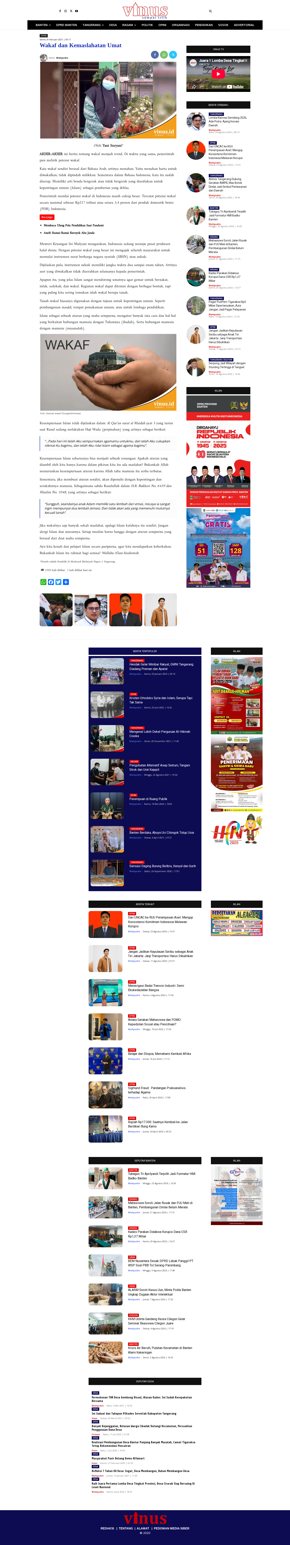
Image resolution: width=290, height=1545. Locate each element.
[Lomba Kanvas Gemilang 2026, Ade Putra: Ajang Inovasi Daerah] (91, 609)
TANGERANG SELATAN (221, 359)
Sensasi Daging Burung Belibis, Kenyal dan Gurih (162, 866)
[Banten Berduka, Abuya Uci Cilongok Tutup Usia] (107, 839)
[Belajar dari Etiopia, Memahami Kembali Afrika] (106, 1060)
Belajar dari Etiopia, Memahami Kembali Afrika (159, 1054)
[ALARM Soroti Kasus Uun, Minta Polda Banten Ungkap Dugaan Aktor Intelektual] (106, 1294)
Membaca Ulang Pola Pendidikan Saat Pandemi (74, 225)
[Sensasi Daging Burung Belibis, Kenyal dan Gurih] (107, 873)
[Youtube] (76, 11)
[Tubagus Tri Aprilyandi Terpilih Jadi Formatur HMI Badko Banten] (196, 215)
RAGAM (134, 761)
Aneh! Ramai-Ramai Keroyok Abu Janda (69, 233)
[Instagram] (65, 11)
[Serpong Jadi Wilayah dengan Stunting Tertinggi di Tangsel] (196, 367)
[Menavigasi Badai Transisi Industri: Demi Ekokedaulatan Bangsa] (106, 992)
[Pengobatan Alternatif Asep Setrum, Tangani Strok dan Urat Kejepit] (107, 772)
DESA (95, 1393)
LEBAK (132, 1257)
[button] (235, 11)
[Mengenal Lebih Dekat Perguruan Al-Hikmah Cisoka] (107, 738)
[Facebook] (60, 11)
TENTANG (126, 1528)
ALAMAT (143, 1528)
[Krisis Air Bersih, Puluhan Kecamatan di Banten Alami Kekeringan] (106, 1353)
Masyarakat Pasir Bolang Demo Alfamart (118, 1458)
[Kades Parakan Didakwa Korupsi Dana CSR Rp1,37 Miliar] (196, 276)
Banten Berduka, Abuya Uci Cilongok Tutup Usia (161, 832)
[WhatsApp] (164, 55)
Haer (94, 1418)
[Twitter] (71, 11)
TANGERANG (216, 114)
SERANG (214, 237)
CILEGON (133, 1315)
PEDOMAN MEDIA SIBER (171, 1528)
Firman (96, 1434)
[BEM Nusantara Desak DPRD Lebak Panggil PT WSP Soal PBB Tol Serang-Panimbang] (106, 1265)
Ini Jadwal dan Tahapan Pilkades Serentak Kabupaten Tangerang (134, 1413)
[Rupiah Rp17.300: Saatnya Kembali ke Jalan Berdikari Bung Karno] (106, 1128)
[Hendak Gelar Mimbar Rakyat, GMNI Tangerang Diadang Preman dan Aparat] (107, 671)
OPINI (44, 35)
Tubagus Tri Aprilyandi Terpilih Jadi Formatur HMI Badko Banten (227, 215)
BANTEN (214, 208)
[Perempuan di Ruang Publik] (107, 805)
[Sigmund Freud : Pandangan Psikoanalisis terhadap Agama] (106, 1094)
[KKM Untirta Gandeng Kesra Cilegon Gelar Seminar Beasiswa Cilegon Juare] (106, 1323)
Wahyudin (215, 129)
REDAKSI (107, 1528)
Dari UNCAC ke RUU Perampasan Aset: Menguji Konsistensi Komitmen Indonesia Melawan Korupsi (160, 922)
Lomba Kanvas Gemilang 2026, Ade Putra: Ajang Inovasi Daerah (228, 121)
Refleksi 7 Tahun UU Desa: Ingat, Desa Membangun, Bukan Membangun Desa (140, 1471)
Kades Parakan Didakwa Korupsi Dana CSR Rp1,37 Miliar (224, 277)
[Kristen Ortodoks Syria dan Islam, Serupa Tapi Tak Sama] (107, 704)
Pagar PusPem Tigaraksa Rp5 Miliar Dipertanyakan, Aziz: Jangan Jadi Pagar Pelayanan (227, 305)
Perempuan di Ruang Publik (148, 799)
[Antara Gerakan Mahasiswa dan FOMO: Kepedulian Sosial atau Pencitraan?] (106, 1026)
